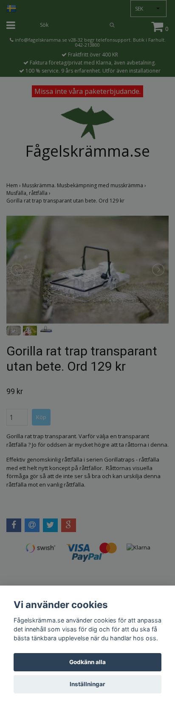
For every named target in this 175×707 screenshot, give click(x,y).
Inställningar (87, 684)
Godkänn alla (87, 662)
